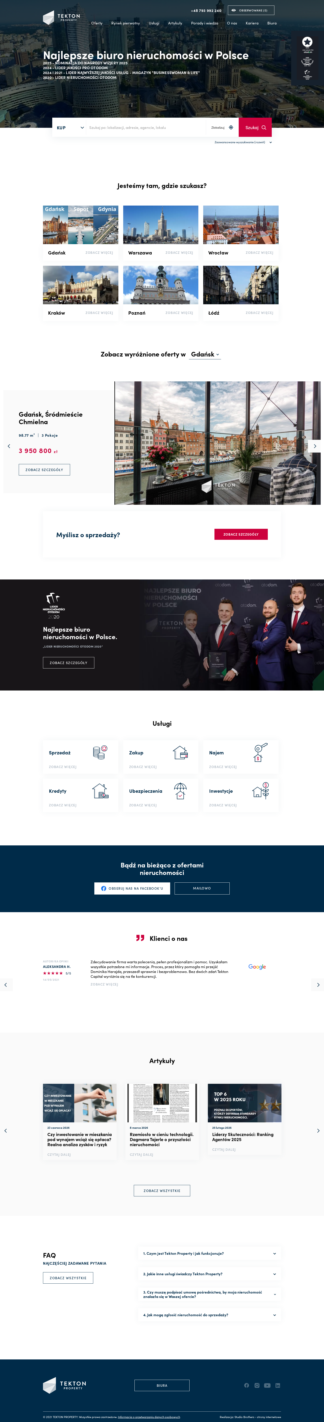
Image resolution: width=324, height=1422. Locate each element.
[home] (61, 17)
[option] (80, 1122)
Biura (272, 23)
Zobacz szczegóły (241, 534)
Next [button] (317, 1130)
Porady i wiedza (204, 23)
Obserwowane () (253, 10)
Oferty (96, 23)
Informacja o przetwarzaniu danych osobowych (149, 1417)
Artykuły (175, 23)
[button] (125, 23)
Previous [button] (6, 1130)
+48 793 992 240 (206, 10)
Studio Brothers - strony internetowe (258, 1417)
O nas (232, 23)
